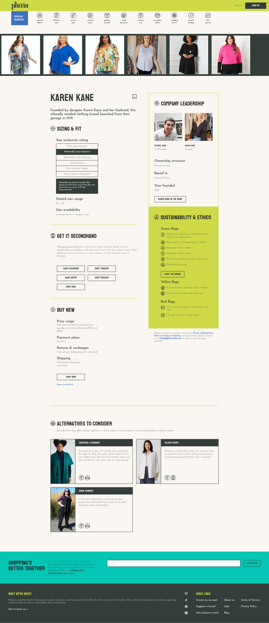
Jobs (226, 606)
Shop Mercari (102, 277)
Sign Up (255, 5)
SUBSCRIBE (252, 563)
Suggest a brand (205, 606)
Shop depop (71, 277)
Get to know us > (18, 609)
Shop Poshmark (71, 268)
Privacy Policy (249, 606)
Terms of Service (250, 600)
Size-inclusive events (207, 613)
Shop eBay (71, 286)
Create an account (206, 600)
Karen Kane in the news (170, 199)
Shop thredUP (102, 268)
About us (229, 600)
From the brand (172, 274)
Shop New (71, 377)
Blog (226, 613)
